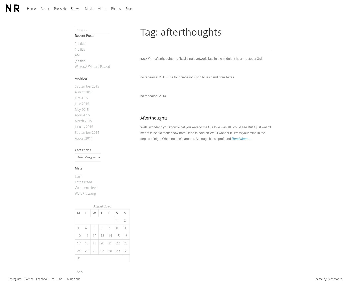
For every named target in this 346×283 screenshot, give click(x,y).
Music (89, 8)
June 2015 (82, 104)
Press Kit (60, 8)
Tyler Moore (334, 279)
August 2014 (84, 138)
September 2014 (87, 132)
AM (77, 55)
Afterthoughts (154, 118)
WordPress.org (85, 193)
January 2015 (84, 127)
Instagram (15, 279)
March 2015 (83, 121)
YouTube (56, 279)
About (45, 8)
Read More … (241, 139)
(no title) (80, 43)
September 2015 (87, 86)
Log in (79, 176)
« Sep (79, 272)
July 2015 (81, 98)
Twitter (28, 279)
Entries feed (83, 182)
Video (102, 8)
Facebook (42, 279)
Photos (116, 8)
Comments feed (86, 187)
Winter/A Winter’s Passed (92, 66)
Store (129, 8)
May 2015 (82, 109)
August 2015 (84, 92)
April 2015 (82, 115)
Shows (75, 8)
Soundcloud (72, 279)
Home (31, 8)
